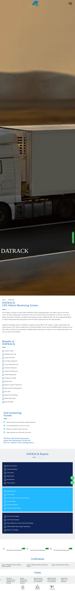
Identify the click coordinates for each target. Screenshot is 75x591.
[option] (14, 550)
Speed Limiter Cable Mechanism (61, 550)
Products (37, 589)
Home (22, 589)
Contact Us (52, 589)
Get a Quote (73, 237)
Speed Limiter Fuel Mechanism (14, 550)
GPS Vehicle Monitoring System (37, 550)
